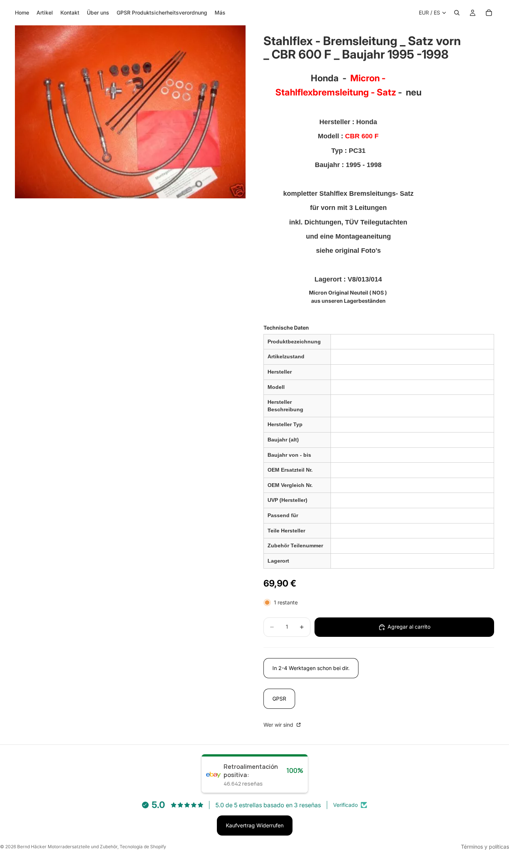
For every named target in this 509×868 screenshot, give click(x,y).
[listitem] (220, 12)
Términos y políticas (485, 846)
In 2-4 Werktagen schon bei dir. (311, 668)
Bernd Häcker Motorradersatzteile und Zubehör (67, 846)
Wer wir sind (279, 724)
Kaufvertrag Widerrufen (255, 825)
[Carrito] (489, 12)
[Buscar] (457, 12)
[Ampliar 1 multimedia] (130, 111)
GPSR (279, 698)
